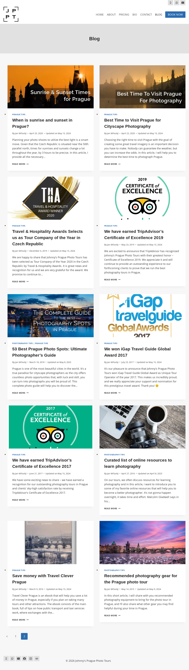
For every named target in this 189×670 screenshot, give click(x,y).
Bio (134, 14)
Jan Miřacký (20, 133)
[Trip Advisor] (36, 658)
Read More (20, 164)
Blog (158, 14)
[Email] (182, 2)
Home (100, 14)
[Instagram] (30, 658)
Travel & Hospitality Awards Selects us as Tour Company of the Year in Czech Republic (47, 237)
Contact (146, 14)
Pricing (124, 14)
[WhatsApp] (176, 2)
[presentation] (51, 86)
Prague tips (18, 114)
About (111, 14)
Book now (175, 14)
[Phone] (170, 2)
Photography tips (22, 343)
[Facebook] (24, 658)
